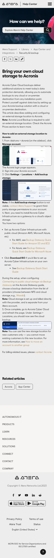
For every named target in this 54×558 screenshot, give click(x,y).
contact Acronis (43, 352)
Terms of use (36, 519)
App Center (24, 386)
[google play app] (36, 503)
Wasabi (20, 295)
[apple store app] (17, 503)
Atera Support (9, 49)
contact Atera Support (22, 206)
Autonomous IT (11, 417)
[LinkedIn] (16, 59)
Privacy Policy (14, 519)
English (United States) (24, 529)
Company (8, 468)
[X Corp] (10, 59)
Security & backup (29, 53)
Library (25, 49)
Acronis (8, 386)
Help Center (30, 4)
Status (37, 524)
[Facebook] (4, 59)
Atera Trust (15, 524)
